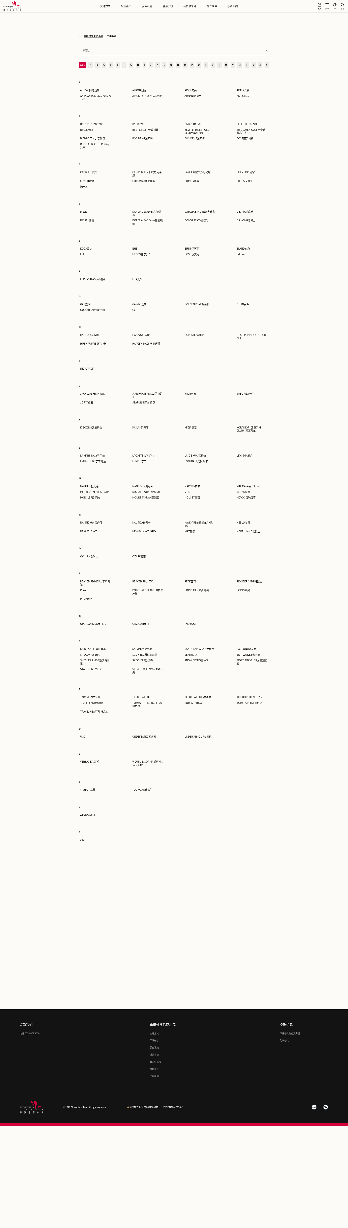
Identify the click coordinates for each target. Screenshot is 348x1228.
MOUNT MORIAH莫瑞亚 (145, 497)
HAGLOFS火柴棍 (89, 335)
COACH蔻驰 (87, 181)
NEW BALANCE (88, 531)
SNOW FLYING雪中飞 (196, 660)
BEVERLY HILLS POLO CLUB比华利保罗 (197, 131)
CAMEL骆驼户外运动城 (197, 172)
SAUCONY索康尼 (246, 649)
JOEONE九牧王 (246, 393)
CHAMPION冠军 (246, 172)
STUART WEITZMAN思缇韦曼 (147, 670)
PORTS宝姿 (243, 590)
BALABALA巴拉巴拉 (91, 124)
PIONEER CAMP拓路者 (249, 581)
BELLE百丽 (86, 130)
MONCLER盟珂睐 (90, 497)
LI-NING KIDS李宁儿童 (93, 461)
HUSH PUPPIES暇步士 (93, 343)
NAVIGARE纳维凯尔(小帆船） (198, 524)
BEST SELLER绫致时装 (145, 130)
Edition (241, 254)
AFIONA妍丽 (139, 90)
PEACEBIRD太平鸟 (143, 581)
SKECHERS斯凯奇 (142, 660)
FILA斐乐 (137, 279)
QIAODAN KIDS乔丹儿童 (94, 624)
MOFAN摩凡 (243, 492)
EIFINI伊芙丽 (191, 248)
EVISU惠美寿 (191, 254)
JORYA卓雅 (86, 402)
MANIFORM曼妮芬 (142, 486)
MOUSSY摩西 (192, 497)
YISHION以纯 (87, 789)
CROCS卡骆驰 (245, 181)
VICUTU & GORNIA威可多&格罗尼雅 (147, 763)
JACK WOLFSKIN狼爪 (92, 393)
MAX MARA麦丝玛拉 (248, 486)
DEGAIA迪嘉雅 (245, 211)
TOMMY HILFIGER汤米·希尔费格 (147, 704)
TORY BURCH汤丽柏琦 (249, 703)
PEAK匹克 (190, 581)
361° (82, 839)
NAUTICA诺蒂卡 (141, 522)
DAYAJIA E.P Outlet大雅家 (199, 211)
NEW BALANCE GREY (144, 531)
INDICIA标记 (87, 368)
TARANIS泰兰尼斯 (90, 697)
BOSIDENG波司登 (142, 138)
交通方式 (105, 6)
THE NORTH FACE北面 (249, 697)
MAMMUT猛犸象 (89, 486)
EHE (134, 248)
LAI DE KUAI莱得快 (195, 455)
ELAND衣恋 (243, 248)
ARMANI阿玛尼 (192, 96)
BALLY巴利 (138, 124)
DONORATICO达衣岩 (196, 220)
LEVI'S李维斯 (244, 455)
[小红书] (314, 1107)
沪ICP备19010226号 (173, 1107)
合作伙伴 (212, 6)
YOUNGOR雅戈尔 (142, 789)
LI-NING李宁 (139, 461)
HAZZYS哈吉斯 (140, 335)
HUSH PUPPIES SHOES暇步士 (251, 336)
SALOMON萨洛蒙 (142, 649)
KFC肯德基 (190, 427)
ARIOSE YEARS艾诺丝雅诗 (147, 96)
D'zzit (83, 211)
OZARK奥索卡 (140, 556)
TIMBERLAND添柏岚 (92, 703)
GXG (134, 310)
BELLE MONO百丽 (247, 124)
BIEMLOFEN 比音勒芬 (92, 138)
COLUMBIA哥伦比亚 (143, 181)
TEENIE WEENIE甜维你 (197, 697)
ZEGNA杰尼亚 (88, 814)
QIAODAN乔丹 (140, 624)
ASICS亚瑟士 (244, 96)
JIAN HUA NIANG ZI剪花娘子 (147, 395)
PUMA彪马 (86, 599)
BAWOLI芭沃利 (193, 124)
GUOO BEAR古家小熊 (92, 310)
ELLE (83, 254)
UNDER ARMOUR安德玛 (198, 736)
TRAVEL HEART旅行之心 (94, 711)
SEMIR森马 (190, 654)
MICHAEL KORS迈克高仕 (146, 492)
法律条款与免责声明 (290, 1033)
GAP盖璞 (85, 304)
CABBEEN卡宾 (88, 172)
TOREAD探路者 (193, 703)
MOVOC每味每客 (246, 497)
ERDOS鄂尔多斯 (141, 254)
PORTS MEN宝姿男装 (196, 590)
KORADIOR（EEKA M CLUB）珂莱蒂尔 (249, 429)
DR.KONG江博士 (246, 220)
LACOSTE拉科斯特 (143, 455)
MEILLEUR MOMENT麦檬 (94, 492)
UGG (82, 736)
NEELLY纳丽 (244, 522)
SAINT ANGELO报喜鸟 (93, 649)
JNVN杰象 (190, 393)
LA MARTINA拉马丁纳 (92, 455)
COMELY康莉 (191, 181)
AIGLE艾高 (190, 90)
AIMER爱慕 (243, 90)
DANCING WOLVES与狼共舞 (147, 213)
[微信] (325, 1107)
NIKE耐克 (189, 531)
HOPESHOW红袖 (194, 335)
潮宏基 (84, 186)
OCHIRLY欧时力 (89, 556)
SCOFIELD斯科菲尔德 (144, 654)
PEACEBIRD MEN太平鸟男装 (95, 583)
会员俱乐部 (189, 6)
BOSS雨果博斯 (245, 138)
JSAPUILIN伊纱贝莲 (143, 402)
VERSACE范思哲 (89, 761)
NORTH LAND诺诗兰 (248, 531)
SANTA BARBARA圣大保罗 (199, 649)
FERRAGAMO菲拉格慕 (93, 279)
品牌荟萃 (126, 6)
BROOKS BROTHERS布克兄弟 (94, 145)
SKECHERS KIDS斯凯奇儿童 (95, 662)
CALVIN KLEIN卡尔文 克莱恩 (147, 174)
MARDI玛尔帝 (192, 486)
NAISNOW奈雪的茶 (91, 522)
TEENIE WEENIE (141, 697)
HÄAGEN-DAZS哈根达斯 (146, 343)
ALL (82, 65)
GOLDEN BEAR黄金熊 (196, 304)
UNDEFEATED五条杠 (144, 736)
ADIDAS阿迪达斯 (89, 90)
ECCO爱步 (86, 248)
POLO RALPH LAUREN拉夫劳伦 (147, 592)
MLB (186, 492)
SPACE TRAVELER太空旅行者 (252, 662)
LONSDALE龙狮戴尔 (196, 461)
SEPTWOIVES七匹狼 (248, 654)
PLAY (83, 590)
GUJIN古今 (243, 304)
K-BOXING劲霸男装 (91, 427)
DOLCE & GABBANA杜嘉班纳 (147, 222)
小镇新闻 (232, 6)
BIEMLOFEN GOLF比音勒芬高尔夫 (251, 131)
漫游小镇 (168, 6)
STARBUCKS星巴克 (91, 669)
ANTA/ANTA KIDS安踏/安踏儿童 (95, 97)
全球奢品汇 (190, 624)
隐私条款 (284, 1040)
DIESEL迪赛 (87, 220)
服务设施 (147, 6)
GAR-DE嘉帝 (139, 304)
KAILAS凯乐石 (140, 427)
